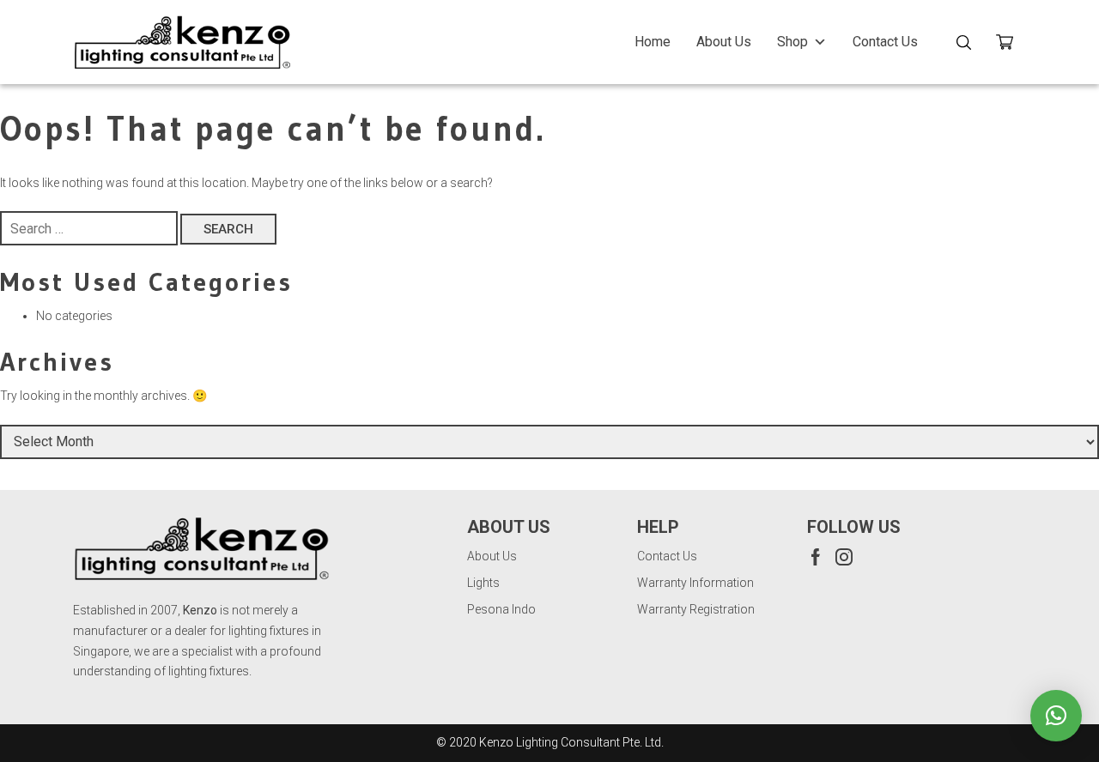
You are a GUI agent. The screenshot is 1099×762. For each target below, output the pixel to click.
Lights (483, 583)
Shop (792, 41)
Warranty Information (695, 583)
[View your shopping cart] (1011, 45)
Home (653, 41)
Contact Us (885, 41)
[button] (1056, 715)
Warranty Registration (696, 609)
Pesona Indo (501, 609)
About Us (723, 41)
